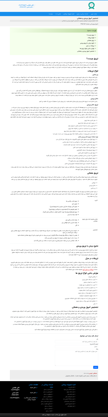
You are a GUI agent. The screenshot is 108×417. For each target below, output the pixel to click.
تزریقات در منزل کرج (88, 269)
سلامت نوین (94, 14)
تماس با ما (58, 14)
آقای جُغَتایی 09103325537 (26, 5)
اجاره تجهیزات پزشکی (69, 14)
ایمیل (96, 344)
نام (97, 339)
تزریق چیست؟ (90, 35)
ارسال (95, 367)
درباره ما (51, 14)
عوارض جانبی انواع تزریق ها (87, 49)
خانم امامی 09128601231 (26, 7)
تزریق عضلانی (90, 40)
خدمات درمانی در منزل (82, 14)
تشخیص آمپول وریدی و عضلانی (85, 51)
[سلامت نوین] (91, 6)
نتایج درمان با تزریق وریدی (87, 43)
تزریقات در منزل (90, 46)
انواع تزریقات (91, 38)
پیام (97, 349)
